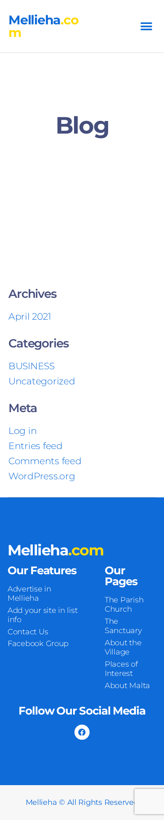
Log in (22, 430)
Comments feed (45, 461)
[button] (146, 26)
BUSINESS (31, 366)
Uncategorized (41, 381)
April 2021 (29, 316)
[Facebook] (82, 732)
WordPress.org (41, 476)
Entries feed (35, 446)
